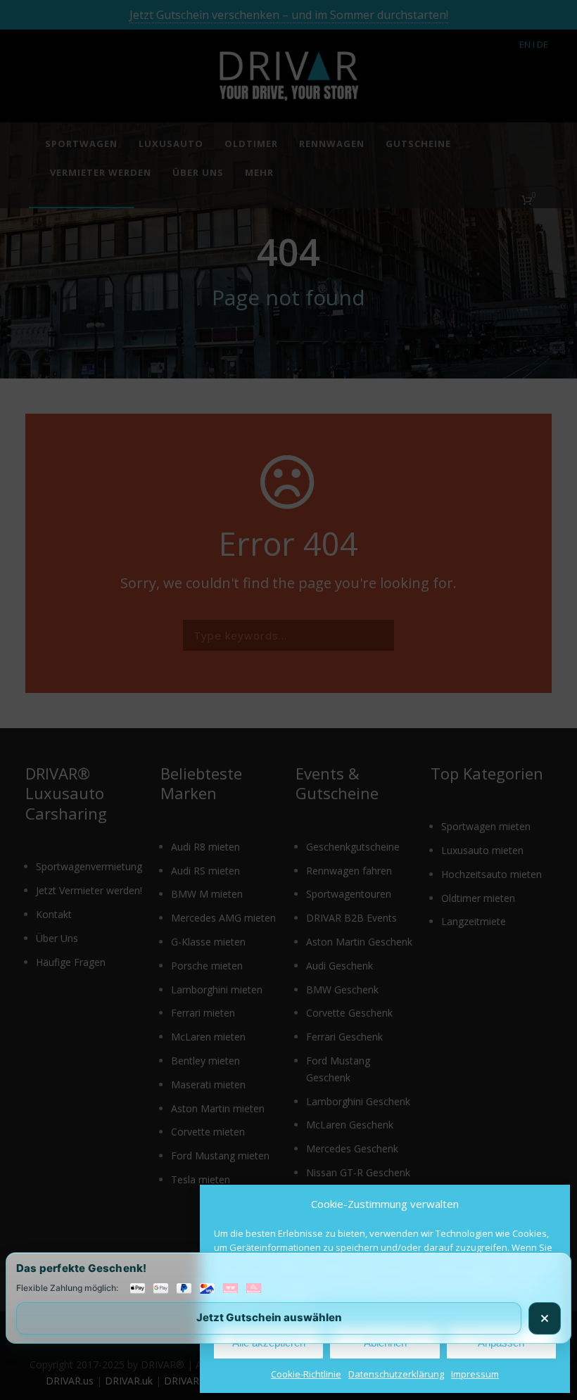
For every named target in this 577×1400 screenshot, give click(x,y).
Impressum (475, 1374)
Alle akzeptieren (268, 1343)
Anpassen (501, 1343)
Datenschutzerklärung (396, 1374)
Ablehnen (385, 1343)
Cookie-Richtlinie (306, 1374)
